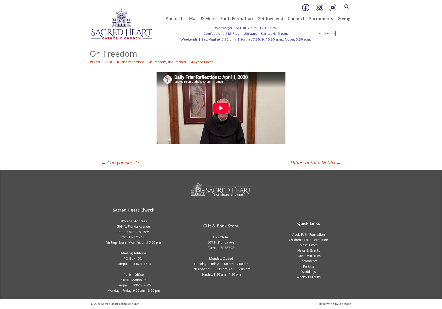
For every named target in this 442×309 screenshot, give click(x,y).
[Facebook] (305, 7)
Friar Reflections (132, 62)
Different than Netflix (315, 162)
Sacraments (321, 18)
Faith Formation (236, 18)
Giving (344, 18)
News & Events (308, 250)
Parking (308, 266)
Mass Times (309, 245)
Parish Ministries (308, 255)
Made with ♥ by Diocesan (335, 304)
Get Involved (270, 18)
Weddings (308, 271)
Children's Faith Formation (308, 240)
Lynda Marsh (203, 62)
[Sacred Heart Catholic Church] (125, 21)
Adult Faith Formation (308, 234)
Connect (296, 18)
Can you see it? (120, 162)
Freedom (159, 62)
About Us (175, 18)
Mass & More (202, 18)
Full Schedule (327, 33)
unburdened (177, 62)
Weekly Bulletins (309, 277)
